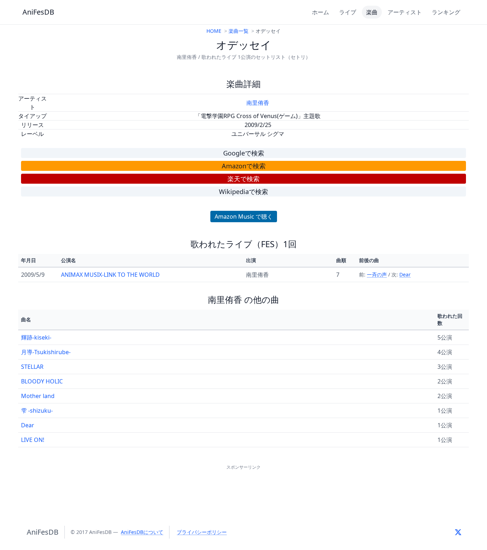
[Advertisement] (243, 488)
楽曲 (372, 12)
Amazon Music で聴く (244, 216)
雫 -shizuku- (37, 410)
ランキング (446, 12)
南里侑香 (257, 103)
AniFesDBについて (142, 532)
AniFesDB (38, 12)
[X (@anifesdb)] (458, 532)
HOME (213, 30)
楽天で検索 (243, 178)
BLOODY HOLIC (42, 381)
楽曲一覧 (238, 30)
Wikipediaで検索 (243, 191)
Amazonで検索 (244, 166)
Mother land (38, 396)
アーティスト (405, 12)
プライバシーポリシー (202, 532)
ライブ (347, 12)
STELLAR (32, 367)
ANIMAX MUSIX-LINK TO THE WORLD (110, 275)
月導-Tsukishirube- (46, 352)
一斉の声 (377, 274)
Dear (405, 274)
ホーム (320, 12)
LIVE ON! (32, 440)
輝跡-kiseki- (36, 337)
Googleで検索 (243, 153)
